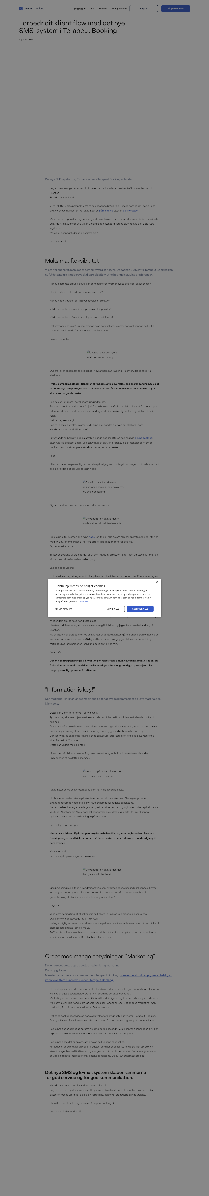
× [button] (157, 582)
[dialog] (104, 598)
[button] (63, 608)
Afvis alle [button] (113, 608)
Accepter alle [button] (140, 608)
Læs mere (83, 601)
